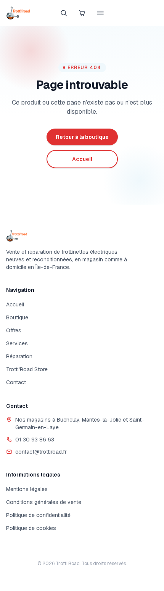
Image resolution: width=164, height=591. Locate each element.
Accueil (15, 304)
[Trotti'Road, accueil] (18, 13)
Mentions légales (27, 489)
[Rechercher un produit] (63, 13)
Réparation (19, 356)
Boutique (17, 317)
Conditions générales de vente (43, 502)
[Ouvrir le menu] (100, 13)
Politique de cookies (31, 528)
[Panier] (82, 13)
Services (17, 343)
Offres (13, 330)
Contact (16, 382)
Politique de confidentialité (38, 515)
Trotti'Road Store (27, 369)
